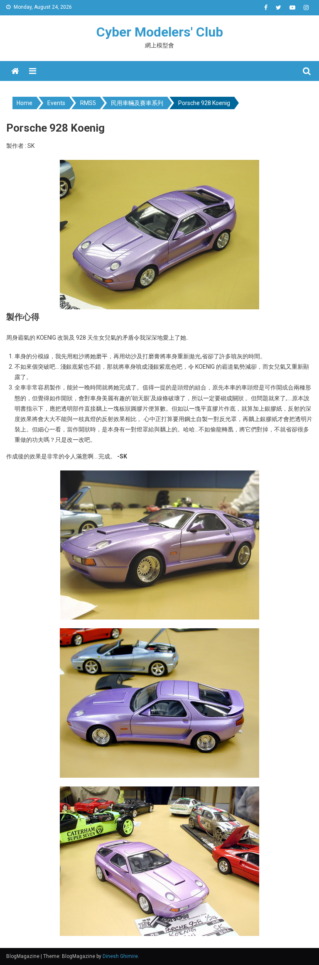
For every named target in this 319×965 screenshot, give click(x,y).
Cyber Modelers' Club (159, 32)
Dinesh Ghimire (120, 956)
